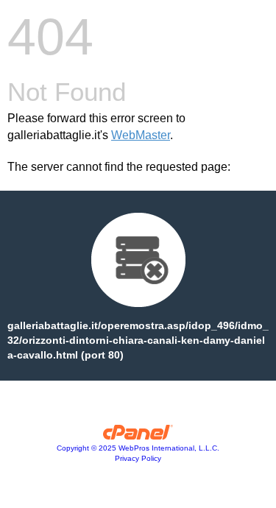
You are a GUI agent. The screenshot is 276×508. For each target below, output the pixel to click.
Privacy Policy (138, 458)
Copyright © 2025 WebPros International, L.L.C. (138, 448)
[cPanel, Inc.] (138, 436)
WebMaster (140, 135)
